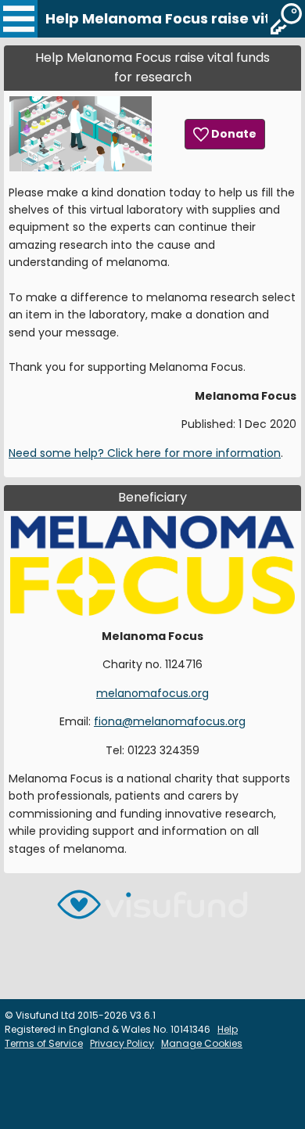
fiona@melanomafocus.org (170, 721)
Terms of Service (44, 1043)
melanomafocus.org (152, 693)
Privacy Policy (122, 1043)
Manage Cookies (201, 1043)
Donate (233, 134)
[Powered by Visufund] (152, 911)
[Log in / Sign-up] (286, 19)
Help (227, 1029)
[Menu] (19, 19)
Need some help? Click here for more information (145, 453)
